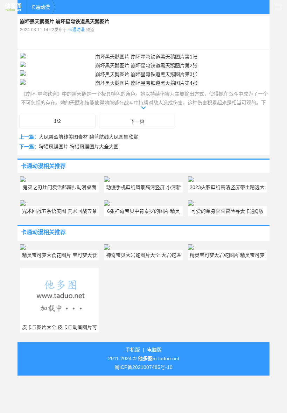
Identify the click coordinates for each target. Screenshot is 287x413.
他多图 (13, 7)
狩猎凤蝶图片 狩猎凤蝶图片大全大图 (79, 146)
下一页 (137, 121)
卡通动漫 (40, 7)
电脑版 (154, 349)
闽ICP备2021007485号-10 (143, 367)
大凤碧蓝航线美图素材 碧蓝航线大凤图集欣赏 (88, 137)
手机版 (132, 349)
